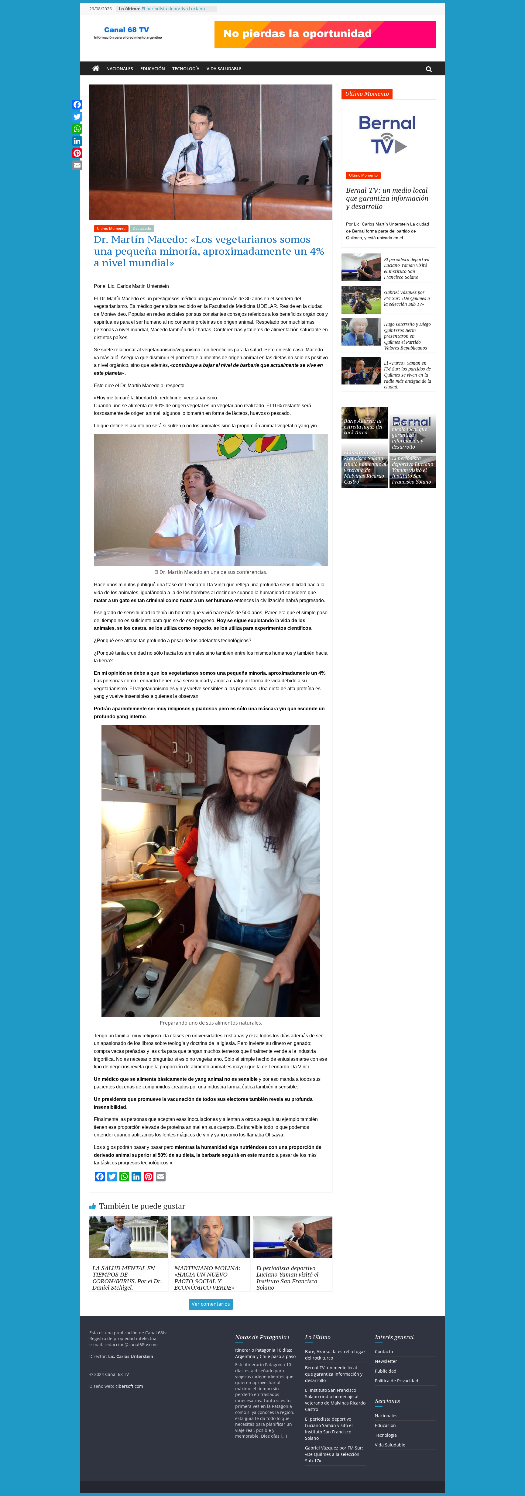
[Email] (77, 165)
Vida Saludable (224, 68)
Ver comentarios (211, 1304)
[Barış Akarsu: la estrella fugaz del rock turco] (364, 410)
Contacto (384, 1351)
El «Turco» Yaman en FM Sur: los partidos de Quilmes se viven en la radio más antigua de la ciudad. (407, 375)
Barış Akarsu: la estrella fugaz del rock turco (363, 427)
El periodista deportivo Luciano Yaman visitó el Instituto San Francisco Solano (287, 1277)
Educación (152, 68)
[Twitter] (77, 117)
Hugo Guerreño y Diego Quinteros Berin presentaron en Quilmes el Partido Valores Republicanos (407, 336)
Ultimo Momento (111, 228)
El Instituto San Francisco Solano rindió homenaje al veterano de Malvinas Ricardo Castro (175, 9)
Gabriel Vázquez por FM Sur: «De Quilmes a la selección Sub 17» (407, 298)
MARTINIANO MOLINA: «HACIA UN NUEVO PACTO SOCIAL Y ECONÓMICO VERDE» (207, 1277)
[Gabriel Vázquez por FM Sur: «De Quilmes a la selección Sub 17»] (361, 289)
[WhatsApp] (77, 129)
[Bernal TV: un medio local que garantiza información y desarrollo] (389, 107)
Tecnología (185, 68)
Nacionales (119, 68)
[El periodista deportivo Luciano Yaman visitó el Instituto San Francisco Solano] (292, 1219)
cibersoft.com (129, 1386)
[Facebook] (77, 104)
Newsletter (386, 1361)
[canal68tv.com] (96, 68)
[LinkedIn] (77, 141)
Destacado (142, 228)
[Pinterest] (77, 153)
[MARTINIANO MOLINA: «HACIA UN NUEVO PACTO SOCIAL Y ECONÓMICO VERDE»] (210, 1219)
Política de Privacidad (396, 1381)
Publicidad (385, 1371)
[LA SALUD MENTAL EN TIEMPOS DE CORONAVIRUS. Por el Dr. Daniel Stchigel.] (128, 1219)
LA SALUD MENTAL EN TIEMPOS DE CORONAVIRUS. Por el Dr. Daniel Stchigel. (127, 1277)
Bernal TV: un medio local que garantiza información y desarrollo (387, 198)
